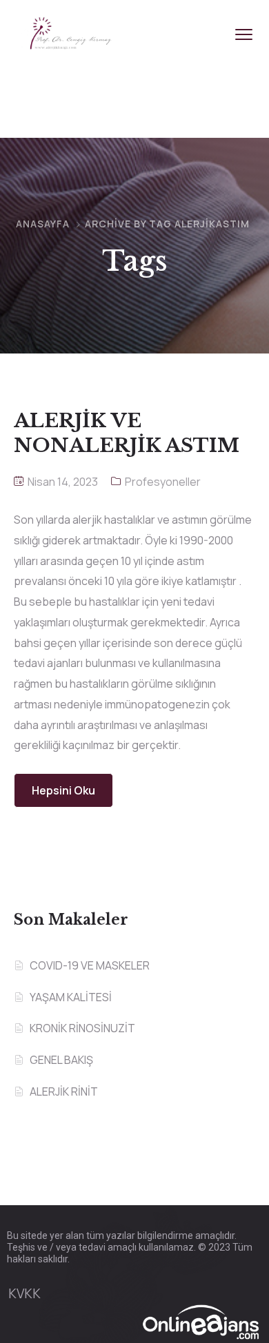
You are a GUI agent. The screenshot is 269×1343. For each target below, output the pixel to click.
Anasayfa (43, 223)
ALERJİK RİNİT (64, 1091)
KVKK (24, 1293)
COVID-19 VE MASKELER (90, 965)
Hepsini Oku (63, 790)
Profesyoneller (163, 481)
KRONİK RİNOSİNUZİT (82, 1028)
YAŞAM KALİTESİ (71, 997)
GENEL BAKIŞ (61, 1059)
